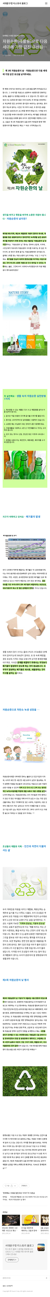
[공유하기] (11, 1186)
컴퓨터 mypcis (8, 1291)
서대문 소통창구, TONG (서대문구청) (16, 1282)
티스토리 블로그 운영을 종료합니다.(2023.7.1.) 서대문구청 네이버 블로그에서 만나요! (19, 1252)
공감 (4, 1287)
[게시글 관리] (15, 1186)
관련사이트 (7, 1278)
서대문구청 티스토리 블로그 (15, 3)
